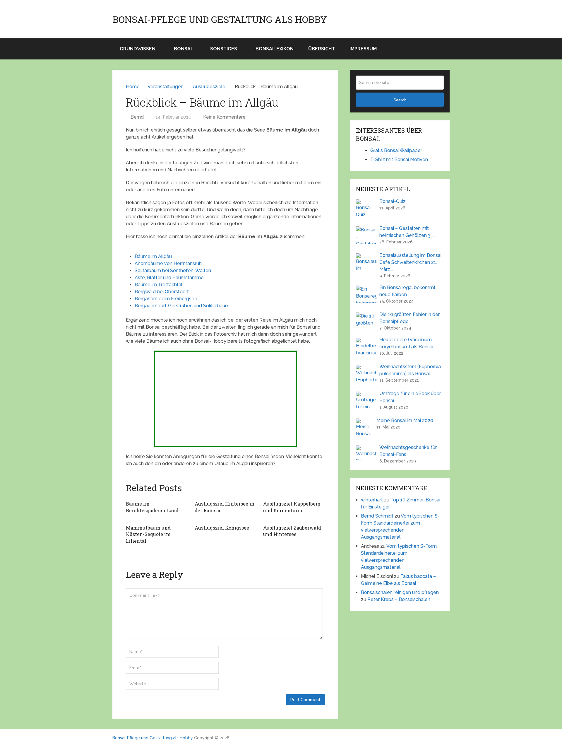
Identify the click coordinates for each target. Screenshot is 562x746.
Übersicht (321, 49)
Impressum (363, 49)
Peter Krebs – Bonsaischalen (398, 599)
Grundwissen (137, 49)
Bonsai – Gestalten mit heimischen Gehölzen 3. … (407, 232)
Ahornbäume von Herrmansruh (168, 263)
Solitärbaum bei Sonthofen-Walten (173, 270)
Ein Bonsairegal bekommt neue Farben (407, 291)
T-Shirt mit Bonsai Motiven (399, 159)
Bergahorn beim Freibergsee (166, 298)
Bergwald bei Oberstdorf (162, 291)
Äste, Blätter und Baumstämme (169, 277)
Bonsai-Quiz (392, 201)
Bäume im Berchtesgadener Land (152, 507)
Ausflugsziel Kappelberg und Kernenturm (292, 507)
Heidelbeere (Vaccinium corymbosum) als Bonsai (406, 343)
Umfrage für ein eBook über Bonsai (410, 397)
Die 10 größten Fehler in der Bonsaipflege (409, 318)
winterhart (372, 500)
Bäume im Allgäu (153, 256)
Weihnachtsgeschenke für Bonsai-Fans (408, 451)
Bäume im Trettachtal (158, 284)
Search (400, 100)
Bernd (137, 117)
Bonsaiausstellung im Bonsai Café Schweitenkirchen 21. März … (410, 262)
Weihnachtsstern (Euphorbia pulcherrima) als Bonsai (410, 370)
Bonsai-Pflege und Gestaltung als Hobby (219, 19)
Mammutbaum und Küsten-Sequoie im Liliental (148, 534)
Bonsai (183, 49)
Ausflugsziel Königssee (222, 528)
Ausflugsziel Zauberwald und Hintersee (292, 531)
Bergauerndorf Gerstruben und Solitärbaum (182, 305)
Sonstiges (223, 49)
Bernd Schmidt (377, 516)
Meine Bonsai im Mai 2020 (404, 420)
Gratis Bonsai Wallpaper (396, 150)
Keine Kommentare (224, 117)
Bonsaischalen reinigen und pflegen (400, 592)
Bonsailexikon (275, 49)
